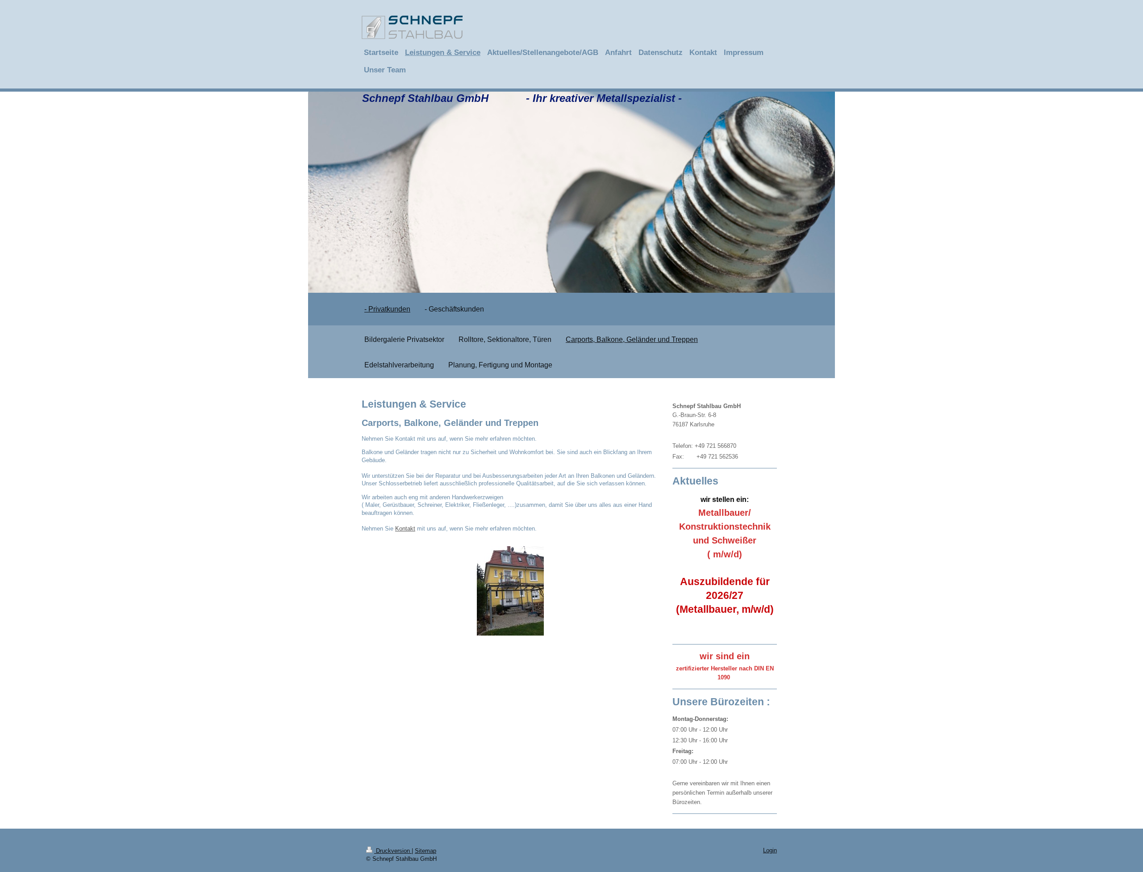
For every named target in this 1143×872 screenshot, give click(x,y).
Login (770, 850)
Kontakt (405, 528)
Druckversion (393, 850)
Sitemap (425, 850)
